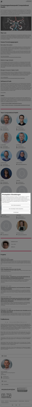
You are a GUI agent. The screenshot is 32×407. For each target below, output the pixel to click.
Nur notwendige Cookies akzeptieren (16, 208)
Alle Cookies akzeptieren (16, 205)
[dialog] (16, 203)
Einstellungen (16, 212)
